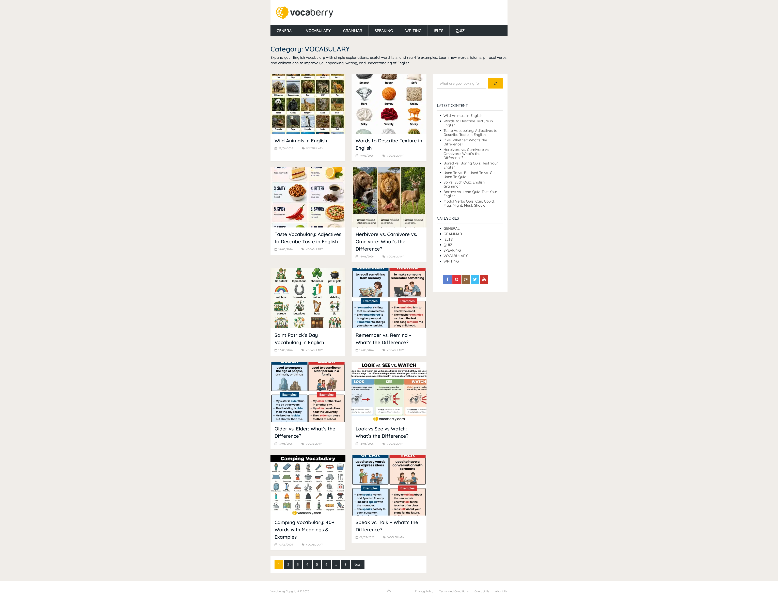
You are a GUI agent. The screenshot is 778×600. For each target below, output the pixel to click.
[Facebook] (447, 279)
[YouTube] (484, 279)
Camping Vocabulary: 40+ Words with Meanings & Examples (304, 529)
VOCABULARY (318, 30)
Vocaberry (277, 591)
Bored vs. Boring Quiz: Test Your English (471, 165)
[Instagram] (466, 279)
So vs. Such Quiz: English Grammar (464, 184)
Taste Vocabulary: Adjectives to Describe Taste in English (470, 132)
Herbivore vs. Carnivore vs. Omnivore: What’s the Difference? (386, 241)
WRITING (413, 30)
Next (358, 564)
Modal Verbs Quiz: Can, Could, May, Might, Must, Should (469, 203)
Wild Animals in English (301, 141)
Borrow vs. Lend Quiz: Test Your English (470, 193)
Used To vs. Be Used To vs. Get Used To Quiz (470, 174)
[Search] (495, 83)
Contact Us (481, 591)
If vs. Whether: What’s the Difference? (465, 142)
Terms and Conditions (454, 591)
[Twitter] (475, 279)
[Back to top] (389, 590)
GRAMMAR (352, 30)
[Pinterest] (456, 279)
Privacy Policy (424, 591)
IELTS (438, 30)
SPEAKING (384, 30)
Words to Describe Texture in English (468, 123)
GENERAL (285, 30)
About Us (501, 591)
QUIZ (460, 30)
